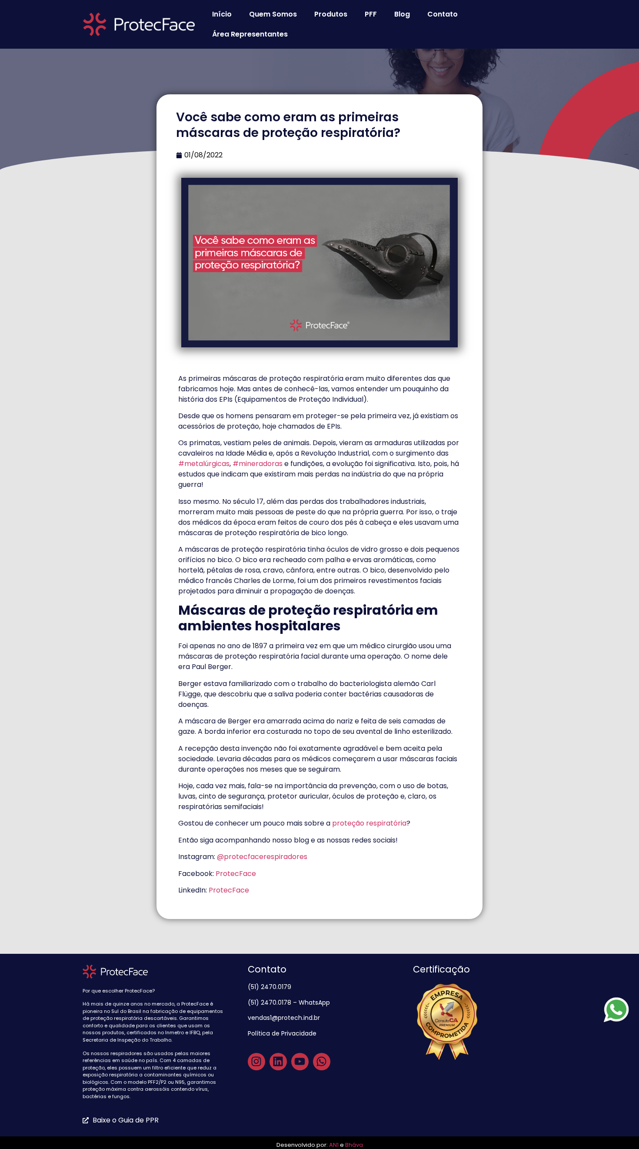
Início (222, 14)
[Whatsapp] (321, 1061)
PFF (371, 14)
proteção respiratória (369, 823)
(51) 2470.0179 (270, 986)
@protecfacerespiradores (262, 857)
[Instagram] (256, 1061)
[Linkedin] (278, 1061)
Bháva (354, 1145)
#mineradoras (258, 464)
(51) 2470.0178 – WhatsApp (289, 1002)
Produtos (330, 14)
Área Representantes (250, 34)
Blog (402, 14)
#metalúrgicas (204, 464)
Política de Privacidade (283, 1033)
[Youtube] (300, 1061)
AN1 (334, 1145)
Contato (442, 14)
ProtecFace (237, 874)
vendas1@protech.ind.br (284, 1017)
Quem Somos (273, 14)
